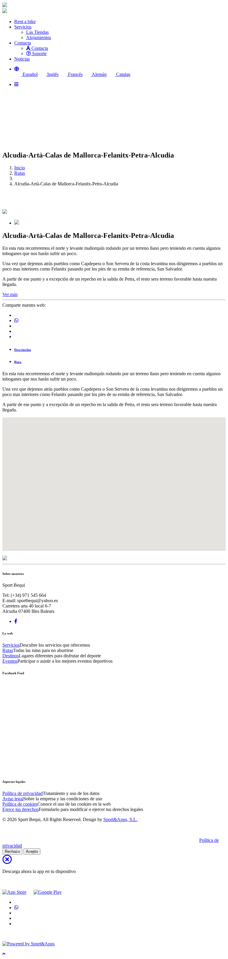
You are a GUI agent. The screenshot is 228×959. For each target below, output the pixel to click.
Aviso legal (12, 798)
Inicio (19, 167)
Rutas (19, 173)
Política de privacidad (22, 793)
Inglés (52, 74)
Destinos (10, 655)
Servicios (11, 645)
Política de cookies (19, 804)
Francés (75, 74)
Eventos (10, 661)
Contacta (39, 48)
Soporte (39, 53)
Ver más (10, 294)
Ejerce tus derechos (20, 809)
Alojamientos (38, 37)
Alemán (99, 74)
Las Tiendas (37, 32)
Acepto (32, 851)
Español (29, 74)
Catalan (122, 74)
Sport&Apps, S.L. (120, 819)
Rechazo (12, 851)
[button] (16, 68)
